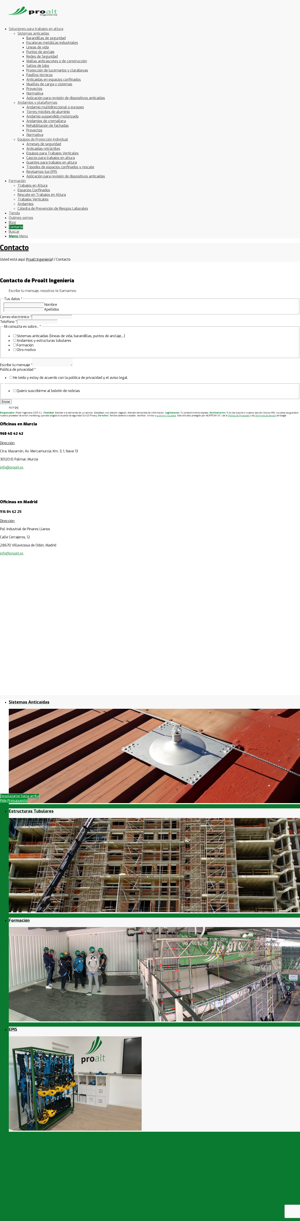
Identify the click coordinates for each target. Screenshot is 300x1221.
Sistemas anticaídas (33, 33)
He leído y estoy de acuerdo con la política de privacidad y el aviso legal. (70, 377)
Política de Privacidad (238, 415)
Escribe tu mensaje (16, 365)
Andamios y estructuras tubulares (44, 340)
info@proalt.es (11, 553)
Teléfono (8, 321)
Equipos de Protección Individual (43, 139)
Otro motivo (26, 349)
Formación (25, 345)
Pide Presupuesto (13, 800)
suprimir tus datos (166, 415)
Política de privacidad (18, 369)
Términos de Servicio (265, 415)
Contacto (14, 247)
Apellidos (51, 309)
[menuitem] (154, 103)
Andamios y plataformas (37, 102)
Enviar (6, 401)
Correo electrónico (16, 317)
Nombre (50, 304)
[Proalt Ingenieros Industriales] (33, 20)
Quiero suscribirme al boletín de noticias (48, 390)
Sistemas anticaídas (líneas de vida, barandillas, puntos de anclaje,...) (71, 336)
